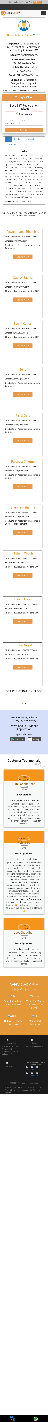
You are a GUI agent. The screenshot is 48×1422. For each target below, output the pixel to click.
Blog (19, 1082)
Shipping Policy (19, 1079)
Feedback (18, 139)
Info (8, 139)
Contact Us (27, 1082)
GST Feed (11, 144)
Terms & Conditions (35, 1079)
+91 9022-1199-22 (9, 1061)
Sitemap (8, 1079)
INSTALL (37, 2)
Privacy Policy (10, 1082)
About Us (9, 1084)
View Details (23, 256)
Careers (36, 1082)
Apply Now (24, 130)
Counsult (30, 139)
